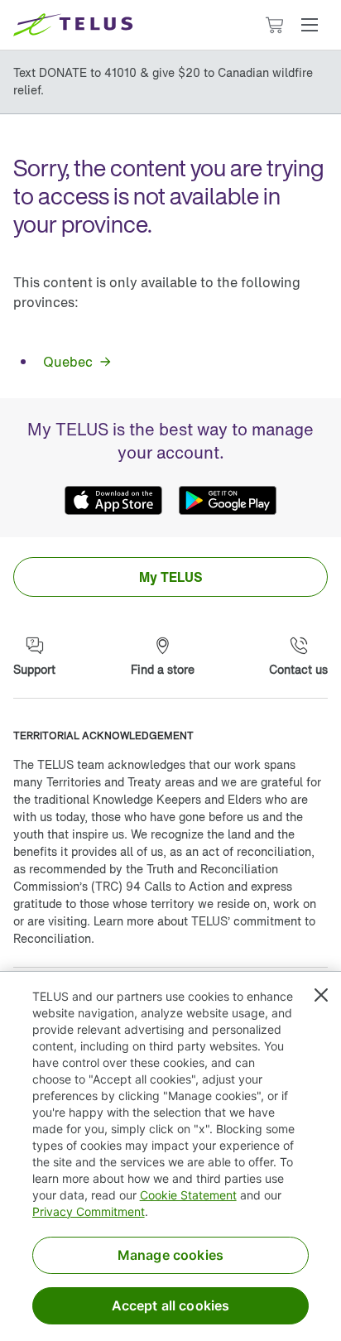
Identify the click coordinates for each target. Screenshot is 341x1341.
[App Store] (113, 500)
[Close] (321, 995)
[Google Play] (227, 500)
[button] (309, 25)
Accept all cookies (171, 1305)
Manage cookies (170, 1255)
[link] (76, 361)
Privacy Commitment (88, 1211)
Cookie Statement (188, 1195)
